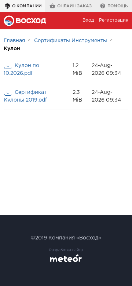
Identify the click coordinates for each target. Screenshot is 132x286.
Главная (14, 40)
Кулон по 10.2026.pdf (21, 69)
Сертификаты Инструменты (70, 40)
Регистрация (113, 20)
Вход (88, 20)
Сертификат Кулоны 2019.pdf (25, 96)
